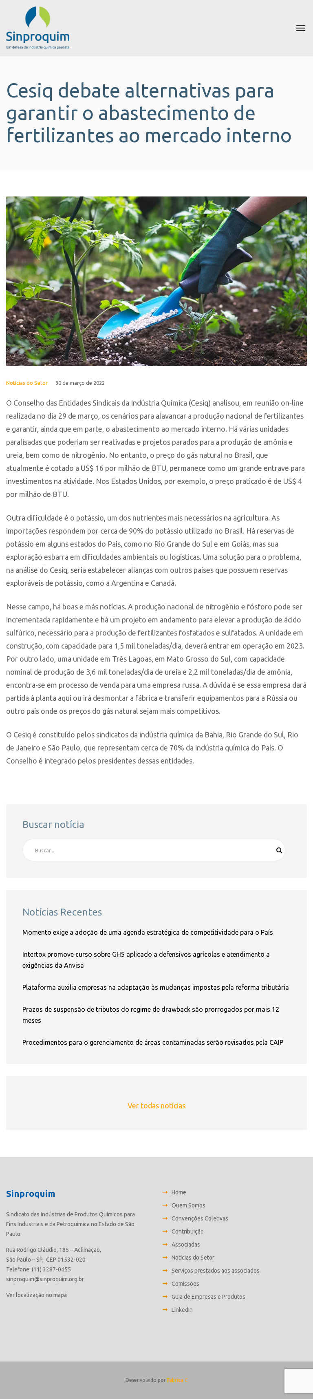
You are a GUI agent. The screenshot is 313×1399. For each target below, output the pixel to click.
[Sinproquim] (37, 27)
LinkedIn (182, 1309)
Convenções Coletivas (200, 1218)
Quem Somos (188, 1205)
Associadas (186, 1244)
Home (179, 1192)
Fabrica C (177, 1380)
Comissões (185, 1283)
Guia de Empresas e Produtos (208, 1296)
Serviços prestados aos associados (216, 1270)
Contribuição (188, 1231)
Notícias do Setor (27, 383)
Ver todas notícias (156, 1105)
